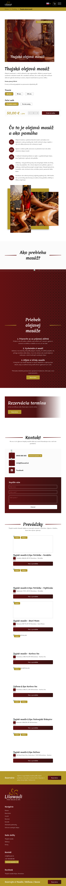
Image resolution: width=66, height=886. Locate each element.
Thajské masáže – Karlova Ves (26, 653)
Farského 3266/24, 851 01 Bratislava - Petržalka (29, 558)
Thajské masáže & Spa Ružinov (26, 752)
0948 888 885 (21, 455)
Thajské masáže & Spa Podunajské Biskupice (32, 719)
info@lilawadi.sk (22, 463)
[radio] (9, 93)
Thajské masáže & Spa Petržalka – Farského (32, 555)
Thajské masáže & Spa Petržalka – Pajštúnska (33, 588)
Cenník (7, 816)
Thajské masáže (9, 839)
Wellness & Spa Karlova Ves (25, 686)
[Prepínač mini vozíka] (54, 3)
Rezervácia (54, 882)
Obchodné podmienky (11, 824)
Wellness (7, 842)
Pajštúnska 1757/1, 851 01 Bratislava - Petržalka (29, 591)
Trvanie (8, 90)
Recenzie (7, 819)
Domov (7, 9)
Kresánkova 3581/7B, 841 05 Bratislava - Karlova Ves (31, 656)
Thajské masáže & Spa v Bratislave (14, 873)
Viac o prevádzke (33, 563)
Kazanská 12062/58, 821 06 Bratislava (26, 722)
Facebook (19, 470)
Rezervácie (8, 813)
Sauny (6, 844)
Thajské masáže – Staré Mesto (26, 621)
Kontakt (7, 822)
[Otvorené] (59, 4)
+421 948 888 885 (10, 859)
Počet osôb (9, 100)
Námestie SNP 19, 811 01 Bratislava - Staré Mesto (30, 624)
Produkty (14, 9)
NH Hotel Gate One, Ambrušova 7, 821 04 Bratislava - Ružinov (33, 755)
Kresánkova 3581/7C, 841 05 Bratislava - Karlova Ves (31, 689)
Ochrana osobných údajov (12, 827)
